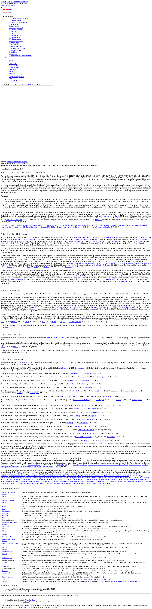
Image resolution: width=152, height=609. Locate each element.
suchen (32, 600)
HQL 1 (62, 322)
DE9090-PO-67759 (98, 237)
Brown (31, 370)
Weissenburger (14, 44)
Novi (11, 33)
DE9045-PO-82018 (84, 239)
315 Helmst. (112, 405)
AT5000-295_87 (21, 241)
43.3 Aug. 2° (95, 391)
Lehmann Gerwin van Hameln (27, 225)
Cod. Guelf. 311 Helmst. (82, 405)
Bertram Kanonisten (123, 281)
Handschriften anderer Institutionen (20, 56)
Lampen (50, 467)
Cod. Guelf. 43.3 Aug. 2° (69, 396)
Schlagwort (13, 71)
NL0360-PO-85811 (17, 239)
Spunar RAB (112, 279)
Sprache (12, 73)
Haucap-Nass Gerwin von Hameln (108, 216)
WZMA (13, 241)
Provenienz (13, 69)
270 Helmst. (124, 320)
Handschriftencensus (99, 483)
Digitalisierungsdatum (16, 77)
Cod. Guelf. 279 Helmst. (83, 437)
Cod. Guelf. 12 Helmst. (86, 320)
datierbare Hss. (14, 65)
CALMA (128, 279)
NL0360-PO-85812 (30, 239)
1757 (2, 322)
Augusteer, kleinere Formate (18, 22)
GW (143, 320)
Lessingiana (13, 54)
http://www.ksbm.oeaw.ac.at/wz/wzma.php (126, 581)
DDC (36, 267)
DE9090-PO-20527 (115, 241)
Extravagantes (14, 26)
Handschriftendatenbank (9, 5)
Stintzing (14, 322)
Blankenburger (14, 24)
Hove (28, 267)
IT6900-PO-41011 (59, 338)
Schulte (9, 267)
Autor (11, 60)
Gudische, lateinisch (16, 30)
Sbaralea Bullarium (34, 465)
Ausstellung (13, 80)
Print (21, 84)
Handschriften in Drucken (17, 48)
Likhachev (137, 241)
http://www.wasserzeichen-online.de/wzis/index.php (96, 579)
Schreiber (12, 62)
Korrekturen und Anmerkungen (17, 162)
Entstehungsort (14, 67)
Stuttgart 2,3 (33, 307)
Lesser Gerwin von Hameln (101, 227)
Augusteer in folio (15, 20)
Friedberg (48, 301)
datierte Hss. (13, 64)
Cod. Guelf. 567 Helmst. (18, 474)
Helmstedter (13, 31)
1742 (146, 320)
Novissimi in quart (15, 37)
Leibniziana (13, 52)
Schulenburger (14, 43)
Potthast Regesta (62, 465)
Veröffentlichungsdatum (17, 75)
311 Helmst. (111, 437)
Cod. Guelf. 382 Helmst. (74, 391)
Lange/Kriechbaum (127, 307)
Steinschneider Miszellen (49, 479)
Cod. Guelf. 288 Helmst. (86, 430)
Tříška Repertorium (16, 279)
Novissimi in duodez (16, 41)
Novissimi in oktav (15, 39)
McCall (46, 267)
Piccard (18, 294)
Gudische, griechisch (16, 28)
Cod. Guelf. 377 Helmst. (14, 220)
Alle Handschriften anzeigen (18, 18)
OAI (11, 84)
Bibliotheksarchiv (15, 50)
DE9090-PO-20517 (78, 241)
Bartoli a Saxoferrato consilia (67, 307)
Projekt (11, 78)
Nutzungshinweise (24, 607)
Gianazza (68, 267)
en (5, 7)
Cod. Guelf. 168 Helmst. (101, 265)
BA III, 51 (98, 220)
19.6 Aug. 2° (36, 474)
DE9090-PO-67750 (84, 237)
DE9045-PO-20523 (97, 241)
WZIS (76, 237)
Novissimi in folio (15, 35)
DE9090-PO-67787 (112, 237)
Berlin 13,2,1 (140, 305)
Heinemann (4, 225)
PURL (11, 9)
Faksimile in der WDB (32, 84)
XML (16, 84)
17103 (111, 483)
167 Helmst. (108, 320)
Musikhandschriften (15, 46)
